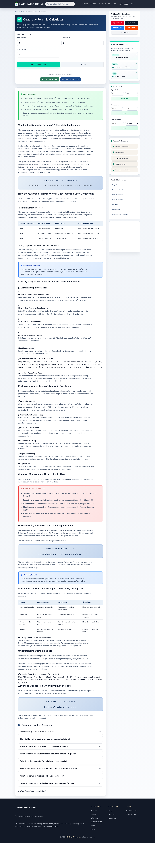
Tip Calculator (116, 90)
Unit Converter (116, 119)
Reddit (133, 27)
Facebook (118, 27)
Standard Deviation (118, 190)
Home (16, 12)
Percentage (115, 105)
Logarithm (115, 185)
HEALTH (93, 4)
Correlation (116, 209)
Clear (83, 65)
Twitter (132, 23)
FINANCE (85, 4)
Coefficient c (21, 49)
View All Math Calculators (120, 214)
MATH (114, 4)
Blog (110, 810)
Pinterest (119, 23)
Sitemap (111, 814)
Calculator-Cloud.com (73, 837)
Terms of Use (131, 810)
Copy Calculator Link (72, 79)
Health (93, 814)
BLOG (133, 4)
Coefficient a (21, 37)
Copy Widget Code (51, 79)
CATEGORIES (124, 4)
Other (93, 829)
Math (22, 12)
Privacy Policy (131, 814)
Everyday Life (96, 822)
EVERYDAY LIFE (104, 4)
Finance (94, 810)
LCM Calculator (117, 200)
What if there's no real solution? (33, 791)
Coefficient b (65, 37)
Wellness (94, 818)
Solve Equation (39, 65)
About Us (112, 818)
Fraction (115, 205)
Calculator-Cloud (25, 807)
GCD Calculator (117, 195)
